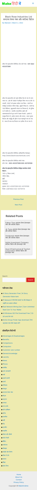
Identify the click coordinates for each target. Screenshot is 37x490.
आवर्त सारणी (6, 378)
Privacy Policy (19, 482)
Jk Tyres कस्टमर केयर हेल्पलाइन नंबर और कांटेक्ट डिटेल (17, 230)
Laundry (6, 357)
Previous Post (18, 199)
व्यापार (4, 459)
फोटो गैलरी (6, 438)
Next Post (18, 205)
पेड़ (4, 424)
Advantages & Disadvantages (14, 336)
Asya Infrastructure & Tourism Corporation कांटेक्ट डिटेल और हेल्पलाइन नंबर (17, 250)
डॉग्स (4, 413)
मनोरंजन (5, 445)
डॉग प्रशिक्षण (6, 410)
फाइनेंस (5, 431)
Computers (7, 346)
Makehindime (23, 486)
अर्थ (4, 374)
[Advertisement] (18, 44)
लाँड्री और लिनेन (7, 452)
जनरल (4, 403)
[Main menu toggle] (33, 3)
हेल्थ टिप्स (5, 466)
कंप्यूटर (5, 389)
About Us (18, 477)
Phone (5, 364)
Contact (19, 480)
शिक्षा (4, 462)
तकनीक (5, 417)
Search (4, 276)
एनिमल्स (5, 385)
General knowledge (10, 353)
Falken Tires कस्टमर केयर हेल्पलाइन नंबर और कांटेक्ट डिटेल (17, 223)
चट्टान (5, 399)
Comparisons (8, 343)
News (5, 360)
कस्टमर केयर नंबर (8, 392)
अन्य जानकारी (7, 371)
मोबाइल (5, 448)
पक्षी (4, 420)
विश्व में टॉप (6, 455)
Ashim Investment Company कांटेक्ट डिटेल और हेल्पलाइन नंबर (17, 243)
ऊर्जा (4, 382)
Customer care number (11, 350)
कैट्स (4, 396)
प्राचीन (5, 427)
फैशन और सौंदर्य (7, 434)
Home (19, 474)
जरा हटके (5, 406)
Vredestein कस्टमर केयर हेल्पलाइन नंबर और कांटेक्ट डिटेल (17, 237)
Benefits (6, 339)
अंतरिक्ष (5, 367)
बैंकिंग (4, 441)
